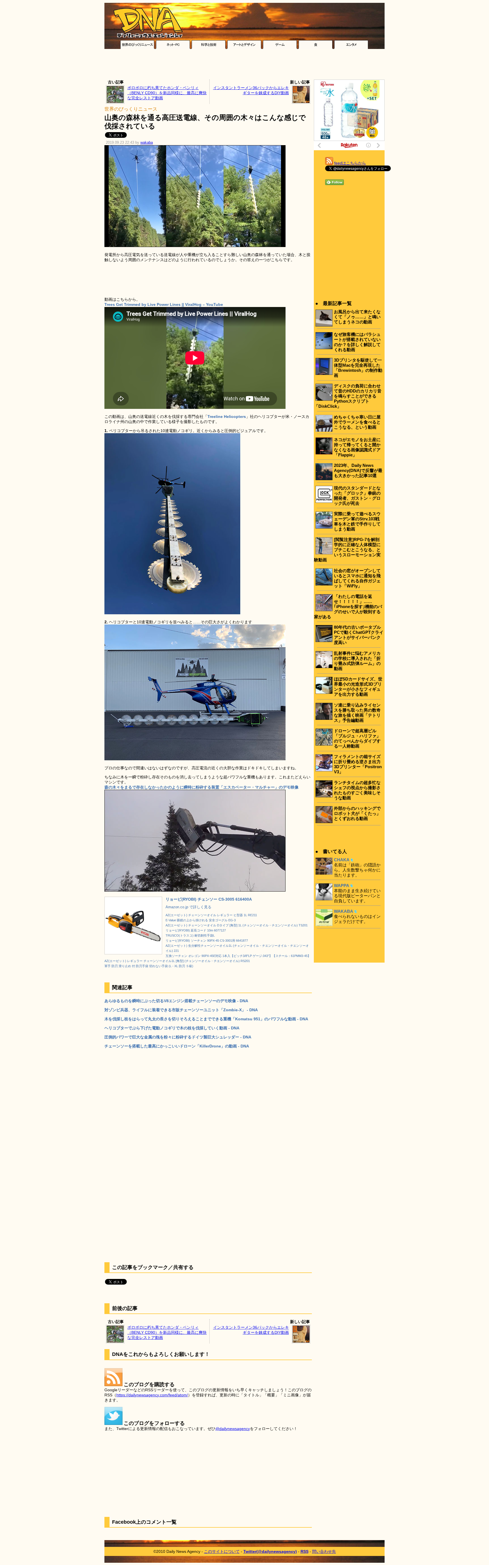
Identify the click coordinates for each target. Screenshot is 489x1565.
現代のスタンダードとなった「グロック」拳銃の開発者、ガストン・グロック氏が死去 (357, 496)
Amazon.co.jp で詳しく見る (188, 907)
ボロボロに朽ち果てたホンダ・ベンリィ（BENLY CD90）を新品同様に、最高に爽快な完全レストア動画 (167, 92)
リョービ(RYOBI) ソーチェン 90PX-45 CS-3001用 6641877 (207, 940)
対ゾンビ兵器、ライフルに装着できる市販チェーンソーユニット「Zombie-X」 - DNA (181, 1010)
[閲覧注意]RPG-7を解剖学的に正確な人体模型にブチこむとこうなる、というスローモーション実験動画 (347, 549)
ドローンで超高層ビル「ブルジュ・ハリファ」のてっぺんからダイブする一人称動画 (357, 738)
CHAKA (341, 859)
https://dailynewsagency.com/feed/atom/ (152, 1395)
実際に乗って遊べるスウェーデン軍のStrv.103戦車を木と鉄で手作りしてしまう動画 (357, 521)
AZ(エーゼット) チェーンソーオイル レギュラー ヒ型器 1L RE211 (211, 915)
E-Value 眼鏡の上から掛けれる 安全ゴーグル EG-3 (201, 920)
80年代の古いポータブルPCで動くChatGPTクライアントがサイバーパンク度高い (358, 635)
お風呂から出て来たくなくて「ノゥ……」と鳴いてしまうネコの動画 (357, 316)
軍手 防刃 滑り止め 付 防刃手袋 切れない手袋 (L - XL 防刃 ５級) (148, 966)
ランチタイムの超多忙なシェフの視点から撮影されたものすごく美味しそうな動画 (357, 790)
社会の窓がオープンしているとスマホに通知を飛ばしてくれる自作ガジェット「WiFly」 (357, 578)
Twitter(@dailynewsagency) (270, 1551)
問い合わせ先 (324, 1551)
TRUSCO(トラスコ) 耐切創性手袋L (190, 935)
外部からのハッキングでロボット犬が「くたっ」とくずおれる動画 (357, 813)
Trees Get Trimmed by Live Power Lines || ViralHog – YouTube (163, 304)
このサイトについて (222, 1551)
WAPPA (341, 885)
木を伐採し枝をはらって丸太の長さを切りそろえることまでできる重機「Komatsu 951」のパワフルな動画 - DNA (206, 1019)
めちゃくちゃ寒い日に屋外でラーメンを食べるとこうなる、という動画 (357, 422)
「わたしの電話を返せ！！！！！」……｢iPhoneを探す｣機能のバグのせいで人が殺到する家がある (348, 606)
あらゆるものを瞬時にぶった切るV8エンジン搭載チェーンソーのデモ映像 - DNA (176, 1001)
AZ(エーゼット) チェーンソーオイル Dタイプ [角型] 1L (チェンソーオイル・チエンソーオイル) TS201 (237, 925)
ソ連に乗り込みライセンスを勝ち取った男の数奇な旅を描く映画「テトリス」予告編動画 (357, 713)
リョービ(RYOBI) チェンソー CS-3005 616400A (209, 899)
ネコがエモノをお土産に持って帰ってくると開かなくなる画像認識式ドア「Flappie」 (357, 447)
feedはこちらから (350, 163)
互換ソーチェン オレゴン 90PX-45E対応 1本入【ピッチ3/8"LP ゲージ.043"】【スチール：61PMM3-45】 (238, 956)
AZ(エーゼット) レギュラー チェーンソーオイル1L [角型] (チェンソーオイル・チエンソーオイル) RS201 (177, 961)
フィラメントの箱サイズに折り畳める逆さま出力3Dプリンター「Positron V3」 (358, 764)
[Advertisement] (244, 65)
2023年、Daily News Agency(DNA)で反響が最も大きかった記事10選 (358, 470)
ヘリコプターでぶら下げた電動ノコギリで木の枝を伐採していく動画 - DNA (171, 1028)
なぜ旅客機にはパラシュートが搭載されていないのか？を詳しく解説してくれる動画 (357, 342)
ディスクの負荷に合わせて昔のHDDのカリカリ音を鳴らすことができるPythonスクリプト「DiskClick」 (347, 396)
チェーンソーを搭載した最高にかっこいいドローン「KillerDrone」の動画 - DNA (176, 1046)
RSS (304, 1551)
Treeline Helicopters (226, 416)
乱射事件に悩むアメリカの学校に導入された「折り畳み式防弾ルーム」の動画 (357, 661)
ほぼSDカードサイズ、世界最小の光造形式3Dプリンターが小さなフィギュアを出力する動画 (358, 687)
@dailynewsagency (232, 1428)
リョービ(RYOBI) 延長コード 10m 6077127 (196, 930)
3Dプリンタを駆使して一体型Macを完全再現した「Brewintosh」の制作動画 (358, 368)
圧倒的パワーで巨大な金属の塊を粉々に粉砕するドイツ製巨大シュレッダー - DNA (177, 1037)
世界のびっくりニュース (130, 109)
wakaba (146, 143)
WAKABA (343, 911)
